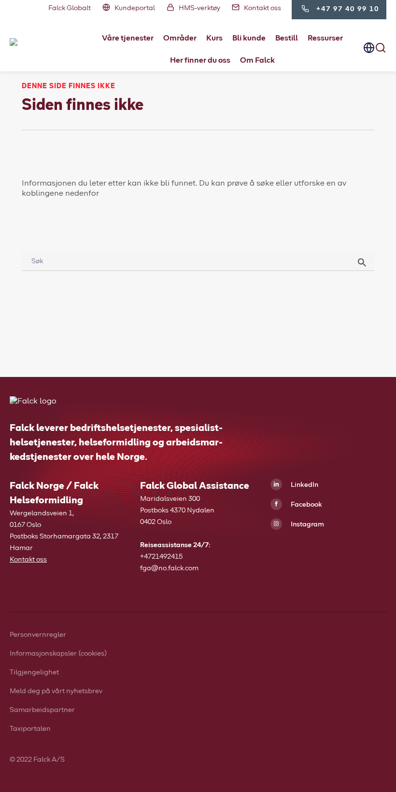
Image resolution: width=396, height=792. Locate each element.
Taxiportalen (30, 728)
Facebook (305, 504)
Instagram (306, 524)
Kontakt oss (262, 8)
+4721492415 (161, 556)
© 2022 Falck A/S (37, 759)
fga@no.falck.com (169, 568)
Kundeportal (134, 8)
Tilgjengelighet (34, 672)
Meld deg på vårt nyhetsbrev (56, 691)
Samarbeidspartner (42, 710)
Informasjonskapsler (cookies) (58, 653)
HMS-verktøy (199, 8)
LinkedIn (303, 485)
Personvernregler (38, 634)
